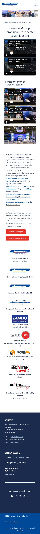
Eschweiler (21, 457)
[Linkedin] (20, 496)
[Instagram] (16, 496)
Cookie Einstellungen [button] (12, 522)
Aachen (14, 457)
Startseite (7, 22)
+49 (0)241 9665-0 (17, 437)
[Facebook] (12, 496)
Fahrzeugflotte (11, 186)
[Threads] (28, 496)
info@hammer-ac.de (17, 442)
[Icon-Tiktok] (24, 496)
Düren (31, 457)
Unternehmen (15, 22)
